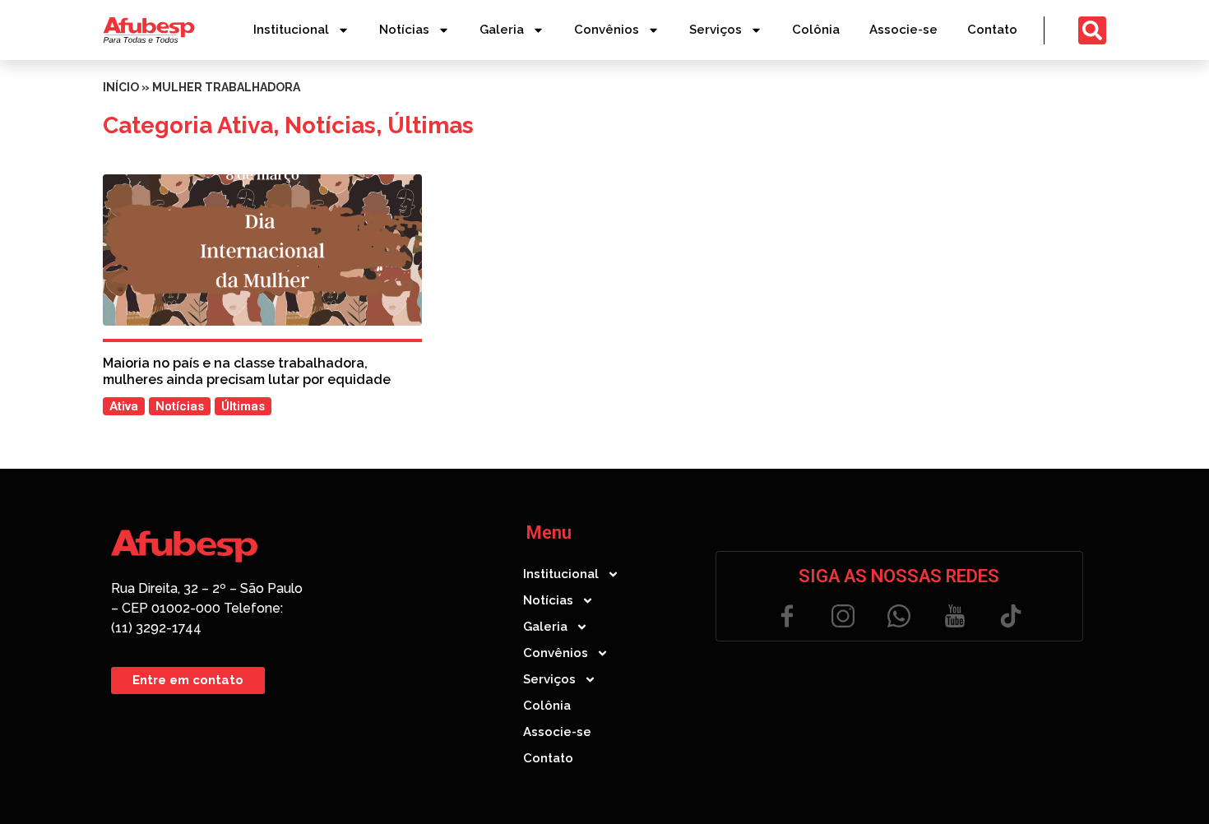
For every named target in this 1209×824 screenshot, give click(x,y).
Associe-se (903, 29)
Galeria (501, 29)
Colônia (816, 29)
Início (121, 87)
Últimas (430, 125)
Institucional (291, 29)
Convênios (606, 29)
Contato (992, 29)
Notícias (404, 29)
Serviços (715, 29)
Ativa (245, 125)
